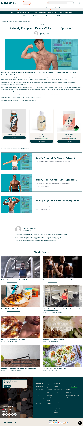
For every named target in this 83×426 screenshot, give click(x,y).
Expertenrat (61, 7)
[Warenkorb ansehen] (80, 3)
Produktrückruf (39, 403)
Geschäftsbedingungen (59, 399)
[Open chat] (15, 414)
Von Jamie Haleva (53, 341)
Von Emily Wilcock (12, 341)
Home (3, 21)
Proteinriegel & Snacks (49, 396)
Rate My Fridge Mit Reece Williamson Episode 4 (22, 21)
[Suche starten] (48, 2)
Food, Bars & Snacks (48, 7)
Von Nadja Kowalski (53, 370)
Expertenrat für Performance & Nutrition (57, 410)
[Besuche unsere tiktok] (9, 414)
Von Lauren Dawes (44, 33)
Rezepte (59, 15)
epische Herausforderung (27, 72)
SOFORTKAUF (14, 137)
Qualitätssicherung (58, 389)
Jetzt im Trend (22, 7)
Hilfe (37, 392)
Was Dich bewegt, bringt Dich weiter (72, 396)
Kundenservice (39, 386)
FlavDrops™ (41, 134)
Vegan (55, 7)
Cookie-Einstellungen (8, 406)
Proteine (49, 384)
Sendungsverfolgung (40, 397)
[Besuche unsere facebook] (6, 414)
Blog (7, 21)
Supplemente (35, 7)
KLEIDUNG (36, 3)
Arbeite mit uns (57, 402)
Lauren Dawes (46, 164)
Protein (28, 7)
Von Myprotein (52, 282)
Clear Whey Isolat (69, 134)
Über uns (56, 386)
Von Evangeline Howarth (55, 312)
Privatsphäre (56, 397)
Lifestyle (10, 21)
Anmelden (7, 386)
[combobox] (60, 2)
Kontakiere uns (39, 389)
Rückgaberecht (39, 395)
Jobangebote (57, 405)
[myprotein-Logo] (8, 3)
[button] (80, 423)
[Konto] (76, 3)
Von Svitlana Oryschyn (13, 311)
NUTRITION (27, 3)
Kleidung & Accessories (49, 388)
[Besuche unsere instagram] (3, 414)
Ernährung (35, 15)
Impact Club (68, 392)
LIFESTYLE (41, 24)
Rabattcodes (68, 389)
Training (24, 15)
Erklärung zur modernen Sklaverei (59, 393)
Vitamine (41, 7)
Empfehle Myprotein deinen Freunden (72, 385)
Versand (38, 400)
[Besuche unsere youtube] (12, 414)
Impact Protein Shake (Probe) (14, 134)
